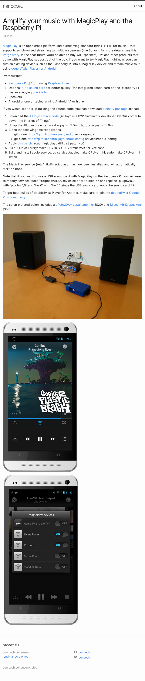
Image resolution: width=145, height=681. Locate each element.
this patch (25, 143)
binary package (116, 109)
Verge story (11, 55)
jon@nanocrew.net (15, 656)
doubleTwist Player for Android (33, 68)
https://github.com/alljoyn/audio (50, 134)
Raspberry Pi (17, 83)
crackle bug (41, 92)
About (137, 6)
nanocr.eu (13, 6)
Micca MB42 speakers (126, 204)
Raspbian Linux (58, 83)
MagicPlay (10, 46)
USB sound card (33, 88)
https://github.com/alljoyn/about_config (56, 139)
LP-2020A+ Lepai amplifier (75, 204)
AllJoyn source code (44, 116)
